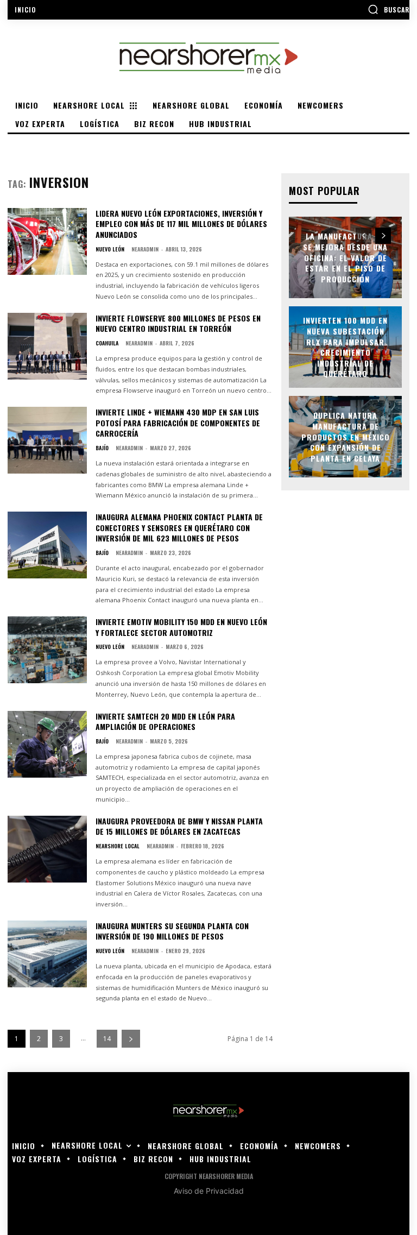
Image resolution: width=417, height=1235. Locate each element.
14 (107, 1038)
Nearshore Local (118, 846)
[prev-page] (363, 236)
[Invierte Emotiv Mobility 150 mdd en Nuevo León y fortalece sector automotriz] (47, 649)
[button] (388, 9)
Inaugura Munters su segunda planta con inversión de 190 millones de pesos (172, 931)
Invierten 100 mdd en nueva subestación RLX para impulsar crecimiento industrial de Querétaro (345, 347)
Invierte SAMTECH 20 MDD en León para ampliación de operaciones (165, 721)
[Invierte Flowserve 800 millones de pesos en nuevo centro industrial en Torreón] (47, 346)
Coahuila (107, 343)
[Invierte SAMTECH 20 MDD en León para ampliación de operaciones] (47, 744)
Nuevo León (110, 249)
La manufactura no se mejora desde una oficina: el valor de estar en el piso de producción (345, 258)
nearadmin (145, 249)
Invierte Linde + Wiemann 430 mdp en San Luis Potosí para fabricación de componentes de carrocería (178, 422)
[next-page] (131, 1039)
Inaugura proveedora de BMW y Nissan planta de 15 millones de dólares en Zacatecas (179, 826)
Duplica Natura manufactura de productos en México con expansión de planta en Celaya (345, 437)
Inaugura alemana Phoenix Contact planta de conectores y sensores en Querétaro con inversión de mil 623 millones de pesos (179, 527)
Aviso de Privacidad (209, 1190)
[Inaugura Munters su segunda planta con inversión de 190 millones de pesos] (47, 954)
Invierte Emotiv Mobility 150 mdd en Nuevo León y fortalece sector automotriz (181, 627)
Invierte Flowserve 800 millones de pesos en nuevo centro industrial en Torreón (178, 323)
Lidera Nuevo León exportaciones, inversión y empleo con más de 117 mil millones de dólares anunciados (181, 223)
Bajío (102, 448)
